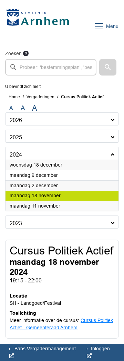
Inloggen (100, 348)
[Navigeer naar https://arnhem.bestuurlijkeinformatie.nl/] (39, 26)
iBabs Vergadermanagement (44, 348)
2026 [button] (16, 120)
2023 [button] (16, 223)
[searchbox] (50, 67)
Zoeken (13, 53)
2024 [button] (16, 155)
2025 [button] (16, 137)
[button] (107, 67)
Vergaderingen (40, 96)
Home (14, 96)
